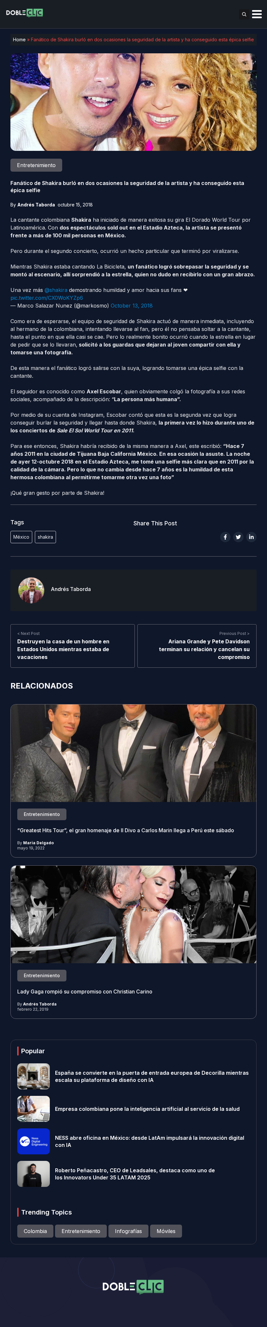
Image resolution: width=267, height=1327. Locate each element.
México (21, 537)
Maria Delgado (38, 842)
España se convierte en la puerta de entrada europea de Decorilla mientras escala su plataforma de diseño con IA (152, 1076)
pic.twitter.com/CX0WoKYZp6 (46, 298)
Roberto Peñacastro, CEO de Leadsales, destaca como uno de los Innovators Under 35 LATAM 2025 (135, 1174)
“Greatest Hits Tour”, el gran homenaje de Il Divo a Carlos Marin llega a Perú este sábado (125, 830)
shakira (45, 537)
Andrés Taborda (36, 204)
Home (19, 39)
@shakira (56, 290)
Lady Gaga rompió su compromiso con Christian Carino (84, 991)
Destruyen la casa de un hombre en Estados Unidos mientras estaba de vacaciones (63, 649)
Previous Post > (234, 633)
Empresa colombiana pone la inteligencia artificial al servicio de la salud (147, 1109)
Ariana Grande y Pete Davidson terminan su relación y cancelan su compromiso (204, 649)
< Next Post (28, 633)
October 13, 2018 (132, 305)
